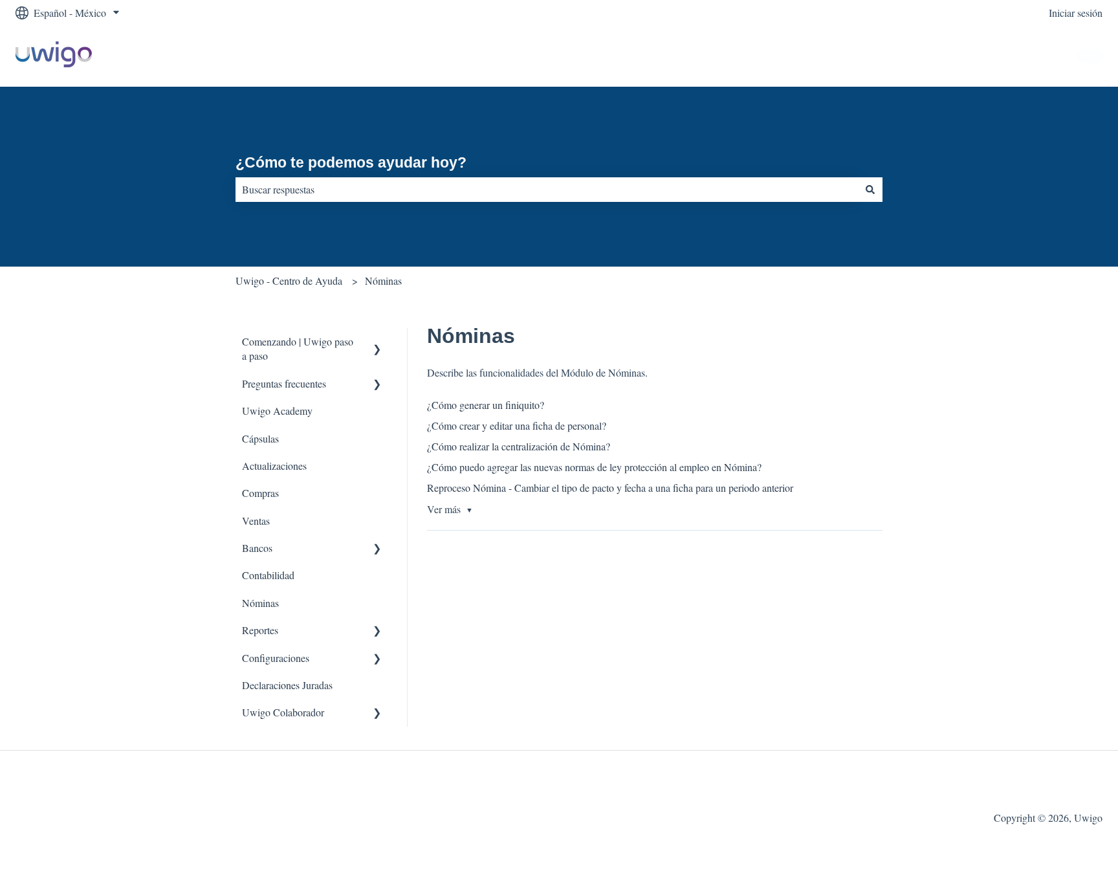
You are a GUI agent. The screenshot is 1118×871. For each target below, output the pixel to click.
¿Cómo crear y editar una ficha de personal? (516, 425)
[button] (377, 342)
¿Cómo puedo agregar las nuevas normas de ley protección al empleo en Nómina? (594, 467)
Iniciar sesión (1075, 12)
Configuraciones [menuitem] (275, 658)
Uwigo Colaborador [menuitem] (283, 712)
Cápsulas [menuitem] (260, 438)
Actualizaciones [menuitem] (274, 465)
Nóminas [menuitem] (260, 603)
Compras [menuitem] (260, 493)
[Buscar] (870, 189)
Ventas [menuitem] (256, 520)
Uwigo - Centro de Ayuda (289, 280)
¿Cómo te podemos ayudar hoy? (351, 162)
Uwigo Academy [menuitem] (277, 410)
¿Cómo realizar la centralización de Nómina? (518, 446)
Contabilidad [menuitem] (268, 575)
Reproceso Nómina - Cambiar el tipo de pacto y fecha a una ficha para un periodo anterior (610, 487)
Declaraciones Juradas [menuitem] (287, 685)
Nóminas (383, 280)
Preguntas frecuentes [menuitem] (284, 383)
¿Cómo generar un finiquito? (485, 405)
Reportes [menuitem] (260, 630)
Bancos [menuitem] (257, 548)
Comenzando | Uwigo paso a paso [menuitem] (297, 348)
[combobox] (547, 189)
